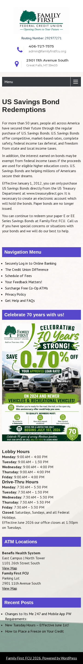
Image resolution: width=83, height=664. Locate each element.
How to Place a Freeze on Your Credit (34, 631)
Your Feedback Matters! (23, 282)
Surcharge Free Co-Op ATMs (26, 288)
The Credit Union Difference (26, 269)
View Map (9, 568)
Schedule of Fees (18, 275)
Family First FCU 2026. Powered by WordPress (41, 658)
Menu (8, 81)
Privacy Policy (15, 294)
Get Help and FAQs (20, 300)
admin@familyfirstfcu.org (47, 51)
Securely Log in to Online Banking (30, 263)
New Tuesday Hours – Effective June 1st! (37, 625)
